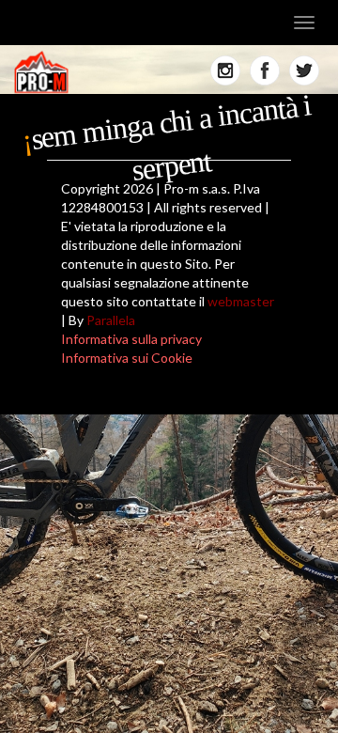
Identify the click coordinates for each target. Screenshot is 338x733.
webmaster (240, 301)
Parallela (110, 320)
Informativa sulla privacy (131, 339)
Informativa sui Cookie (126, 358)
